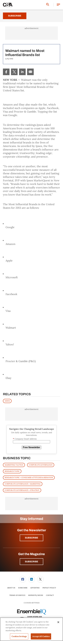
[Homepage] (8, 5)
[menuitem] (6, 72)
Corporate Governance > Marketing (23, 484)
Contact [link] (50, 595)
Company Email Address (25, 439)
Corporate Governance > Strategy (22, 490)
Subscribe (14, 16)
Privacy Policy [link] (49, 588)
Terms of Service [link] (17, 595)
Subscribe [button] (31, 538)
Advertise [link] (35, 588)
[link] (6, 72)
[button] (58, 5)
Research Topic (12, 471)
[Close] (58, 622)
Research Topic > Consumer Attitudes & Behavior (29, 477)
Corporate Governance (40, 465)
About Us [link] (11, 588)
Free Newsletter (31, 447)
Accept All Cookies (40, 636)
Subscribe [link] (22, 588)
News (7, 401)
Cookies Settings (31, 603)
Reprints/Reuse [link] (35, 595)
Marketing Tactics (14, 465)
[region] (31, 629)
